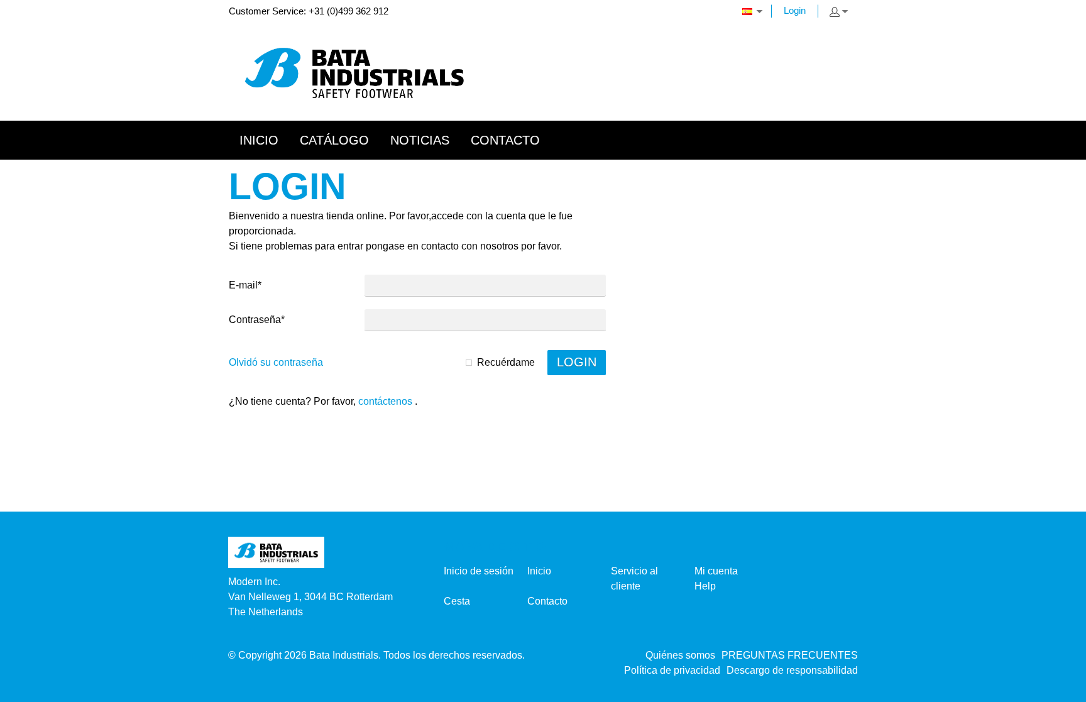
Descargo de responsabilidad (792, 670)
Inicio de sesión (478, 571)
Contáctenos (385, 401)
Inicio (539, 571)
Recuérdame (506, 362)
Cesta (457, 601)
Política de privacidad (672, 670)
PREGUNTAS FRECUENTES (789, 655)
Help (705, 586)
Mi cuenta (716, 571)
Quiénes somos (680, 655)
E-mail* (245, 285)
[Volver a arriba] (1059, 688)
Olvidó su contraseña (276, 362)
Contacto (547, 601)
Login (795, 10)
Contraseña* (257, 319)
